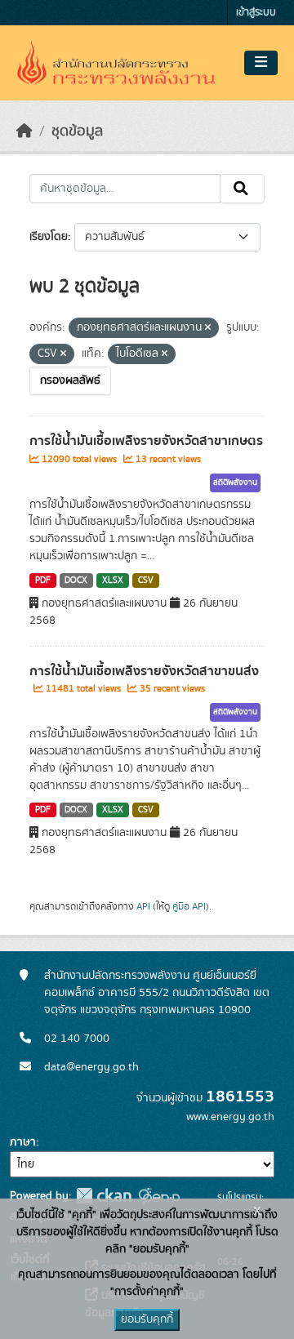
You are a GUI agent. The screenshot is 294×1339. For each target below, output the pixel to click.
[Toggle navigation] (261, 63)
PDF (43, 580)
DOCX (76, 580)
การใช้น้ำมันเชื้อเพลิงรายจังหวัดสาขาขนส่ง (144, 671)
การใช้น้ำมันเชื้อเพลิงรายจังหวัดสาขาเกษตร (146, 441)
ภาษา (23, 1142)
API (143, 906)
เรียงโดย (48, 237)
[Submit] (242, 188)
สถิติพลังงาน (235, 482)
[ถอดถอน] (208, 328)
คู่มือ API (189, 906)
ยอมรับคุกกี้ (147, 1319)
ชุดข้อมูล (77, 131)
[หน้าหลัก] (24, 131)
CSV (146, 580)
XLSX (112, 580)
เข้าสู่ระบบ (256, 12)
